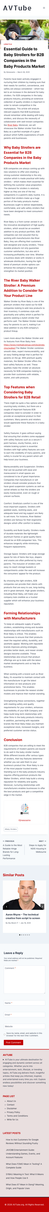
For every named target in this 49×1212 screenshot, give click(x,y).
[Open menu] (44, 8)
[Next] (42, 907)
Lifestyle (8, 44)
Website (9, 1026)
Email (8, 1015)
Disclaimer (12, 1108)
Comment (10, 968)
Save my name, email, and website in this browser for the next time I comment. (24, 1034)
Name (8, 1003)
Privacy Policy (13, 1112)
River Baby (13, 125)
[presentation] (24, 895)
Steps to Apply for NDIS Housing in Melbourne (37, 846)
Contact (10, 1105)
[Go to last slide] (7, 907)
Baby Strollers (11, 829)
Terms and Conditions (17, 1116)
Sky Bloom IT (13, 923)
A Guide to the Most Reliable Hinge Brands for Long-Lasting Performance (12, 850)
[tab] (19, 934)
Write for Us (12, 1119)
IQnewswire (10, 72)
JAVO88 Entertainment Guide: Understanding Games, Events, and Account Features (23, 1154)
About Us (11, 1101)
